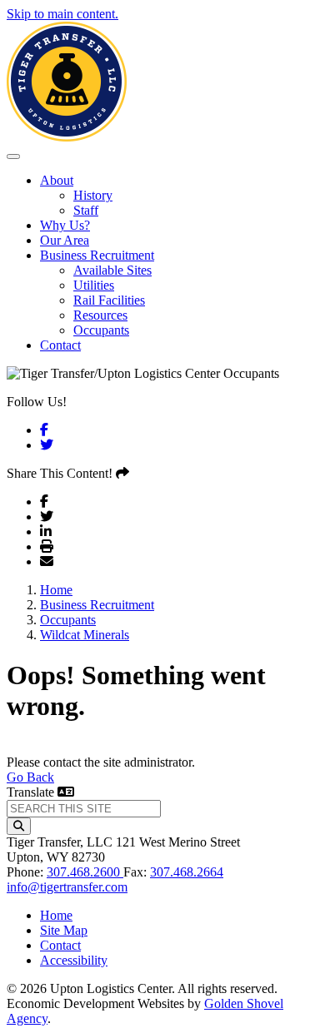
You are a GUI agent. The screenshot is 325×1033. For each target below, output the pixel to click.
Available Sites (112, 270)
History (92, 195)
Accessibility (74, 960)
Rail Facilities (109, 300)
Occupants (101, 330)
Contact (60, 345)
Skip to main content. (62, 14)
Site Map (64, 930)
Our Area (64, 240)
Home (56, 915)
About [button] (56, 180)
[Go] (19, 826)
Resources (100, 315)
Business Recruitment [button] (97, 255)
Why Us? (65, 225)
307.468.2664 (186, 872)
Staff (85, 210)
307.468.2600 (85, 872)
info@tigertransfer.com (67, 887)
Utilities (93, 285)
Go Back (30, 777)
